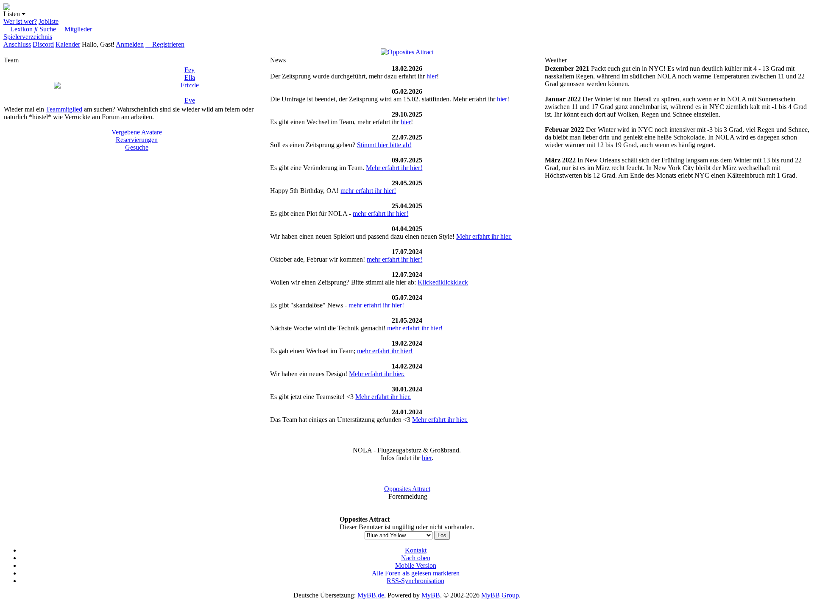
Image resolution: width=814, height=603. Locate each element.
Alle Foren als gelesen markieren (416, 573)
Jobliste (49, 21)
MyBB (430, 595)
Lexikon (20, 29)
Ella (189, 77)
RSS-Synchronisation (415, 580)
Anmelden (130, 44)
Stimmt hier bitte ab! (384, 144)
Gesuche (136, 147)
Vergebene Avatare (137, 132)
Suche (47, 29)
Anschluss (17, 44)
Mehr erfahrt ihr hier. (484, 236)
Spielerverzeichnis (27, 36)
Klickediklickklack (443, 282)
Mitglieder (77, 29)
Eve (189, 100)
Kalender (68, 44)
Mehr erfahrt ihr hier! (394, 167)
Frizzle (190, 85)
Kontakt (416, 550)
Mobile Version (415, 565)
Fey (189, 69)
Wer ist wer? (20, 21)
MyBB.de (370, 595)
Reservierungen (137, 139)
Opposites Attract (407, 488)
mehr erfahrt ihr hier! (368, 190)
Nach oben (415, 557)
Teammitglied (64, 109)
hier (432, 76)
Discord (43, 44)
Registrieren (167, 44)
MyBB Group (500, 595)
